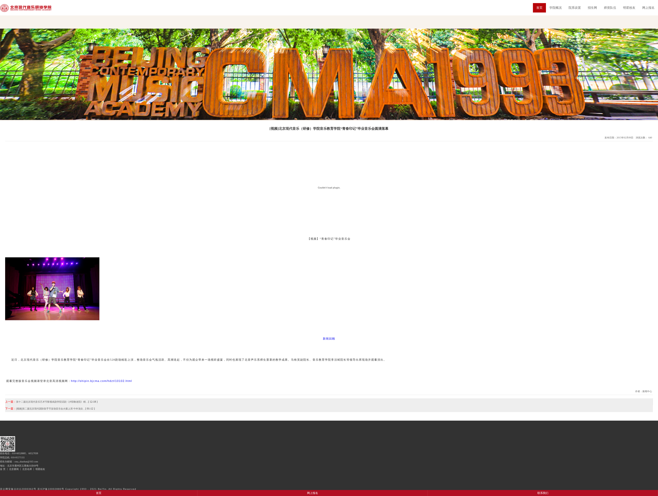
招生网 (592, 7)
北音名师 (27, 469)
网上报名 (648, 7)
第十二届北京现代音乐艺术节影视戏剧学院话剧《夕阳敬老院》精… (52, 401)
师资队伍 (610, 7)
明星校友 (629, 7)
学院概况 (555, 7)
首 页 (2, 469)
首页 (539, 7)
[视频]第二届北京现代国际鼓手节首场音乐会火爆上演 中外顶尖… (50, 408)
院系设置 (575, 7)
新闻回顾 (329, 338)
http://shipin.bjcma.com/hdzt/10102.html (101, 380)
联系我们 (542, 493)
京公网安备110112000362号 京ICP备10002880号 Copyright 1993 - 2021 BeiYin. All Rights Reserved (68, 489)
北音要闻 (14, 469)
